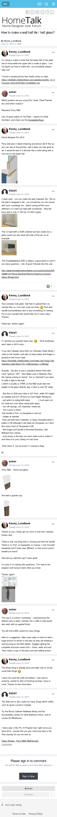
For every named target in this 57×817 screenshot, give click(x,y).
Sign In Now (28, 776)
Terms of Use (19, 813)
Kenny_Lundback (12, 40)
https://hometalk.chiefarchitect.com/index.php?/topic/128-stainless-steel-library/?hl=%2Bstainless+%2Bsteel (28, 362)
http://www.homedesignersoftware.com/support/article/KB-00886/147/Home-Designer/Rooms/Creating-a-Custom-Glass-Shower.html (28, 274)
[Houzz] (47, 12)
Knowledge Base (36, 119)
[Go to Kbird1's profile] (5, 192)
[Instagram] (37, 12)
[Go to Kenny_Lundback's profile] (5, 53)
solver (12, 92)
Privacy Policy (35, 813)
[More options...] (53, 52)
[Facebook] (28, 12)
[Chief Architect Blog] (52, 12)
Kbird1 (13, 190)
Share (29, 788)
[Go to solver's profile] (5, 94)
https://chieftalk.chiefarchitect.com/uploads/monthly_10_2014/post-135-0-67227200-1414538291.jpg (28, 81)
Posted (19, 55)
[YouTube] (33, 12)
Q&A (19, 43)
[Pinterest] (42, 12)
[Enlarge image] (41, 306)
